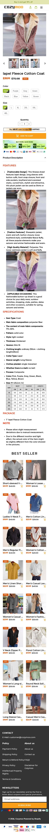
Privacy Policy (8, 765)
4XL (5, 113)
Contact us (30, 754)
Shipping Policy (9, 754)
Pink (6, 91)
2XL (25, 108)
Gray (25, 91)
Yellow (25, 96)
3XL (34, 108)
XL (18, 108)
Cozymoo (19, 819)
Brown (36, 96)
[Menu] (41, 7)
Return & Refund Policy (13, 760)
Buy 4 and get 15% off (23, 2)
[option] (13, 63)
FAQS (27, 760)
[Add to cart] (22, 487)
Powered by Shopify (32, 819)
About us (29, 749)
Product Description (13, 158)
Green (34, 91)
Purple (15, 91)
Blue (16, 96)
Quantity (24, 120)
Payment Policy (9, 749)
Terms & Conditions (11, 779)
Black (6, 96)
